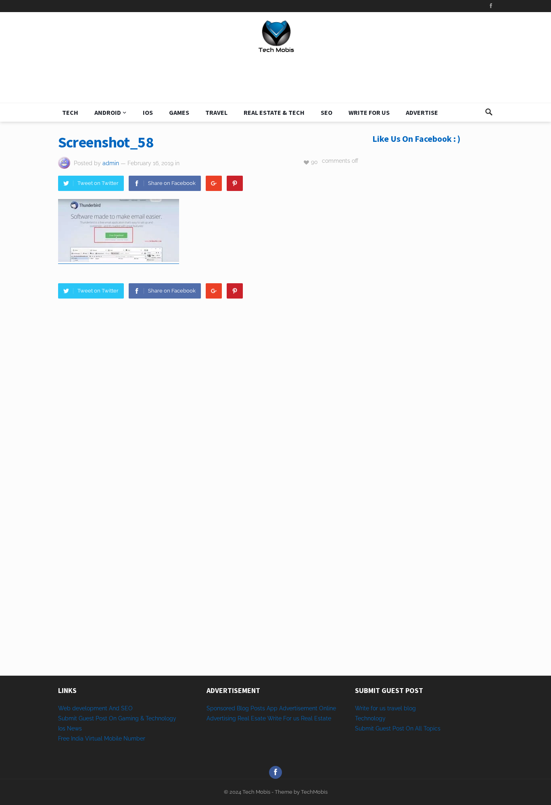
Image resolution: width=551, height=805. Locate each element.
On (409, 728)
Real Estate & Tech (274, 112)
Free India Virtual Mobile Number (101, 738)
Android (107, 112)
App (273, 708)
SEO (326, 112)
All (418, 728)
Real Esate (252, 718)
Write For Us (369, 112)
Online (327, 708)
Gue (381, 728)
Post (398, 728)
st (388, 728)
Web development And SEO (95, 708)
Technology (370, 718)
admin (110, 163)
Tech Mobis (255, 792)
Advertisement (298, 708)
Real (307, 718)
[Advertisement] (432, 291)
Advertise (422, 112)
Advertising (221, 718)
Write (274, 718)
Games (179, 112)
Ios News (70, 728)
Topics (432, 728)
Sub (360, 728)
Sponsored (221, 708)
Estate (322, 718)
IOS (148, 112)
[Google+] (214, 183)
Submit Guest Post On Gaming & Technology (117, 718)
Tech (70, 112)
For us (291, 718)
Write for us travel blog (385, 708)
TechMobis (314, 792)
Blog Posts (251, 708)
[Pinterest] (235, 183)
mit (369, 728)
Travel (216, 112)
